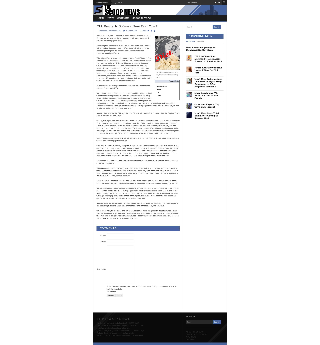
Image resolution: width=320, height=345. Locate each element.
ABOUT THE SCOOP (195, 332)
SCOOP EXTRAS (141, 18)
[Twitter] (215, 2)
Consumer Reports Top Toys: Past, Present (206, 105)
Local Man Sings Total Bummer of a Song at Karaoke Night (206, 116)
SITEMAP (190, 339)
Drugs (159, 89)
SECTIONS (123, 18)
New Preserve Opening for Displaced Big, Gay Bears (201, 48)
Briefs (200, 41)
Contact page (138, 330)
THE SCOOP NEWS (113, 319)
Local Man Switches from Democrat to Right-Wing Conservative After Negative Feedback (208, 83)
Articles (190, 41)
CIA (158, 92)
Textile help (111, 291)
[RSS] (219, 2)
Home (100, 18)
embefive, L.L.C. (127, 333)
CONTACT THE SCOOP (196, 334)
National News (162, 86)
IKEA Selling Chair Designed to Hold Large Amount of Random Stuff (208, 59)
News (110, 18)
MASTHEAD (191, 337)
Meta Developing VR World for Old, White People (206, 95)
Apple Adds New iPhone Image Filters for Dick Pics (208, 70)
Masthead (138, 335)
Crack (159, 96)
